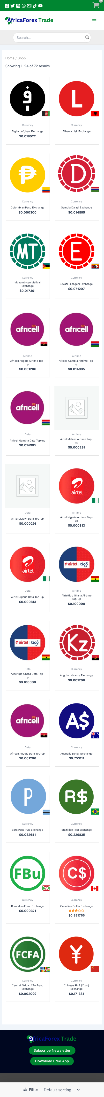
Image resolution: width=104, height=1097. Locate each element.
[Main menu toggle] (94, 21)
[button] (52, 1050)
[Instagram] (18, 6)
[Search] (87, 37)
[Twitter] (12, 6)
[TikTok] (35, 6)
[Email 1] (29, 6)
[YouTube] (40, 6)
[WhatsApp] (24, 6)
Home (10, 58)
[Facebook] (7, 6)
